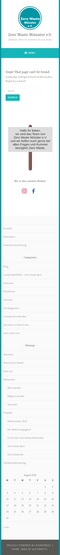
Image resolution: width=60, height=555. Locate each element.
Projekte (8, 412)
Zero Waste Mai (15, 454)
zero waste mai (11, 333)
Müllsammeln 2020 (17, 421)
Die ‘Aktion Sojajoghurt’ (19, 429)
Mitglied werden (16, 396)
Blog (6, 266)
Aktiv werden (14, 387)
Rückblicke (9, 291)
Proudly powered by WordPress (29, 545)
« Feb (6, 527)
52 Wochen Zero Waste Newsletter (26, 437)
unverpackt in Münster (15, 316)
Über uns (8, 371)
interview (8, 283)
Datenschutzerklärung (15, 245)
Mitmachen (9, 379)
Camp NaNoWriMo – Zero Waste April (22, 274)
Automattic (40, 549)
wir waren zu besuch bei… (17, 324)
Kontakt (8, 228)
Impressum (9, 236)
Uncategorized (11, 308)
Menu (31, 52)
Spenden (12, 404)
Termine (8, 299)
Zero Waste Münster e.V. (30, 35)
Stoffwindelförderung (15, 462)
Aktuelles (8, 354)
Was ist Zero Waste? (14, 362)
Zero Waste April (16, 446)
